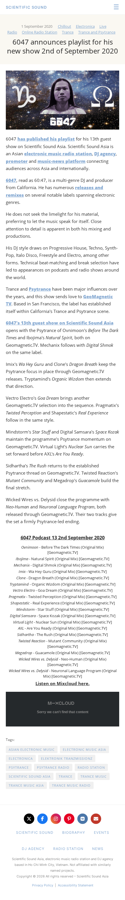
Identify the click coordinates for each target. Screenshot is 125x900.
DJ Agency (33, 848)
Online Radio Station (39, 32)
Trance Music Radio (71, 785)
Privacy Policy (42, 885)
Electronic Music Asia (84, 749)
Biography (73, 832)
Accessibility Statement (75, 885)
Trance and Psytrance (96, 32)
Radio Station (91, 767)
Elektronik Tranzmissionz (66, 758)
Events (101, 832)
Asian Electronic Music (32, 749)
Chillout (64, 26)
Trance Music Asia (26, 785)
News (97, 848)
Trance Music (94, 776)
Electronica (85, 26)
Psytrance (19, 767)
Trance (68, 32)
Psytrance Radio (53, 767)
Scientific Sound (26, 7)
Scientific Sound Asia (30, 776)
